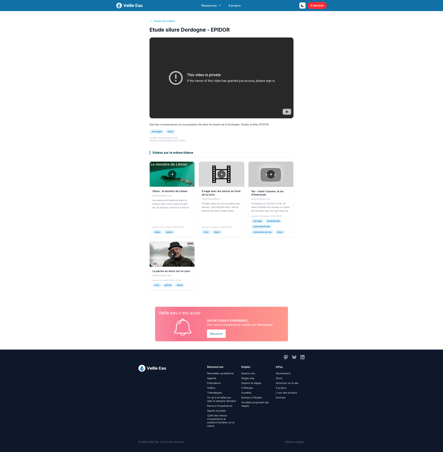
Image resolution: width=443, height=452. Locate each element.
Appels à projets (216, 410)
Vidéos (211, 387)
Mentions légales (295, 441)
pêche (168, 285)
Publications (214, 383)
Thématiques (214, 392)
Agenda (211, 378)
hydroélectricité (261, 226)
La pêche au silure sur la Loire (171, 271)
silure (170, 131)
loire (206, 232)
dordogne (157, 131)
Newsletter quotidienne (220, 373)
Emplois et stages (251, 383)
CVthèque (247, 387)
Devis (279, 378)
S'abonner (317, 5)
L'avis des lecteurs (286, 392)
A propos (234, 5)
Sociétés (246, 392)
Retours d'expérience (219, 405)
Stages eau (247, 378)
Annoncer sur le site (287, 383)
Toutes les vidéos (164, 21)
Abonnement (283, 373)
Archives (281, 397)
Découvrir (216, 333)
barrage (257, 221)
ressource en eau (262, 232)
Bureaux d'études (251, 397)
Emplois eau (248, 373)
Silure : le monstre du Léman (169, 191)
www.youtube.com (167, 137)
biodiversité (273, 221)
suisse (169, 232)
